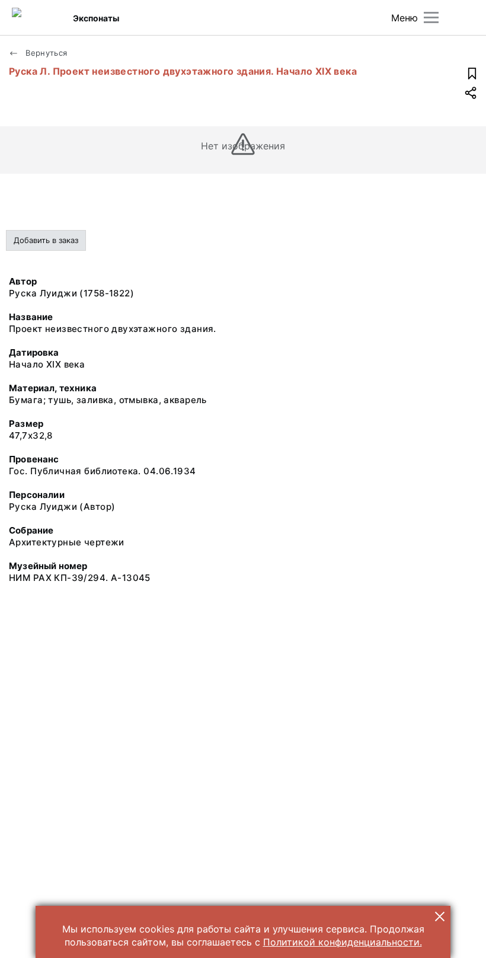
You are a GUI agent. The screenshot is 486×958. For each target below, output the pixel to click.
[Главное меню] (431, 17)
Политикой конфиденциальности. (342, 942)
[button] (440, 916)
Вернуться (45, 53)
